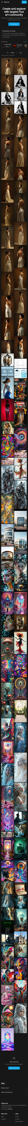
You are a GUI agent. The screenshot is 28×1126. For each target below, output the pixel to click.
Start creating (14, 24)
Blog (2, 1116)
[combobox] (14, 52)
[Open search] (7, 52)
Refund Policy (19, 1121)
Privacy (17, 1119)
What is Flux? (5, 1088)
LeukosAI (10, 1109)
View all (25, 41)
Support (3, 1119)
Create (24, 2)
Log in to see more (14, 1068)
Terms (17, 1116)
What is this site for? (7, 1092)
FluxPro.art (6, 2)
